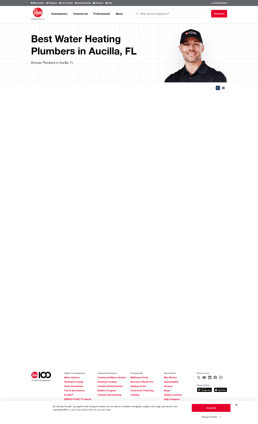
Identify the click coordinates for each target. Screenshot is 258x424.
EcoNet (69, 394)
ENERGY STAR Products (77, 399)
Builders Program (106, 390)
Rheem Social (203, 373)
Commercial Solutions (107, 373)
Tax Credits (67, 3)
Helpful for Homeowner (74, 373)
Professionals (101, 13)
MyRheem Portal (139, 377)
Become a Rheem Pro (142, 381)
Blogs (167, 390)
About (119, 13)
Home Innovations (73, 386)
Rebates (53, 3)
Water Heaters (72, 377)
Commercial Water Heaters (111, 377)
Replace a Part (138, 386)
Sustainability (84, 3)
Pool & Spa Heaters (74, 390)
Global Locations (173, 394)
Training (135, 394)
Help (110, 3)
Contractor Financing (142, 390)
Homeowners (59, 13)
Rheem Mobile (203, 385)
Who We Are (170, 377)
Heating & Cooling (73, 381)
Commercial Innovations (110, 386)
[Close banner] (236, 405)
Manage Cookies (209, 417)
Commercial (80, 13)
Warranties (38, 3)
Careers (99, 3)
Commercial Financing (109, 394)
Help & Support (172, 399)
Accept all (211, 408)
